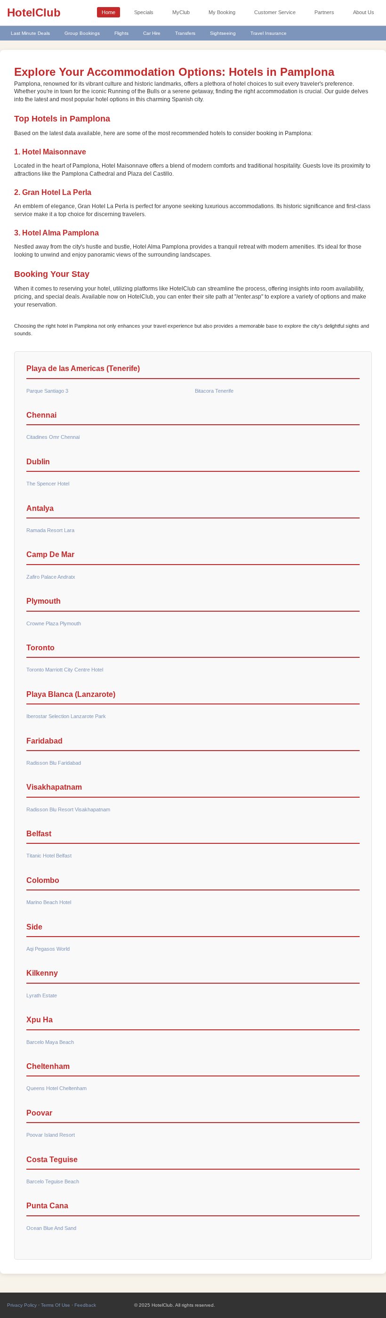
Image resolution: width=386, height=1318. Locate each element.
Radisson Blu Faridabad (53, 763)
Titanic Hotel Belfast (49, 855)
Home (108, 12)
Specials (143, 12)
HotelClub (34, 12)
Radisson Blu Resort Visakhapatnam (68, 809)
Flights (121, 33)
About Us (363, 12)
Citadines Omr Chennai (53, 437)
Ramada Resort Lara (50, 530)
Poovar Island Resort (50, 1135)
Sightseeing (223, 33)
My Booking (222, 12)
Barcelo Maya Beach (50, 1042)
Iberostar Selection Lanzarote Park (66, 716)
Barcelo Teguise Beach (52, 1181)
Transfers (185, 33)
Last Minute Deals (30, 33)
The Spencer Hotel (47, 483)
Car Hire (152, 33)
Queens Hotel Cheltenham (56, 1088)
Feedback (85, 1305)
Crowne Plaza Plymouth (53, 623)
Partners (324, 12)
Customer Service (275, 12)
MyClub (181, 12)
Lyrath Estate (41, 995)
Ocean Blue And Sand (51, 1228)
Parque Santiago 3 (47, 391)
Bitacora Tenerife (214, 391)
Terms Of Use (55, 1305)
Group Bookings (82, 33)
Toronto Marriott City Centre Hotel (64, 669)
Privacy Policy (22, 1305)
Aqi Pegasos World (48, 949)
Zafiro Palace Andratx (50, 577)
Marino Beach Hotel (48, 902)
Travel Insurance (268, 33)
